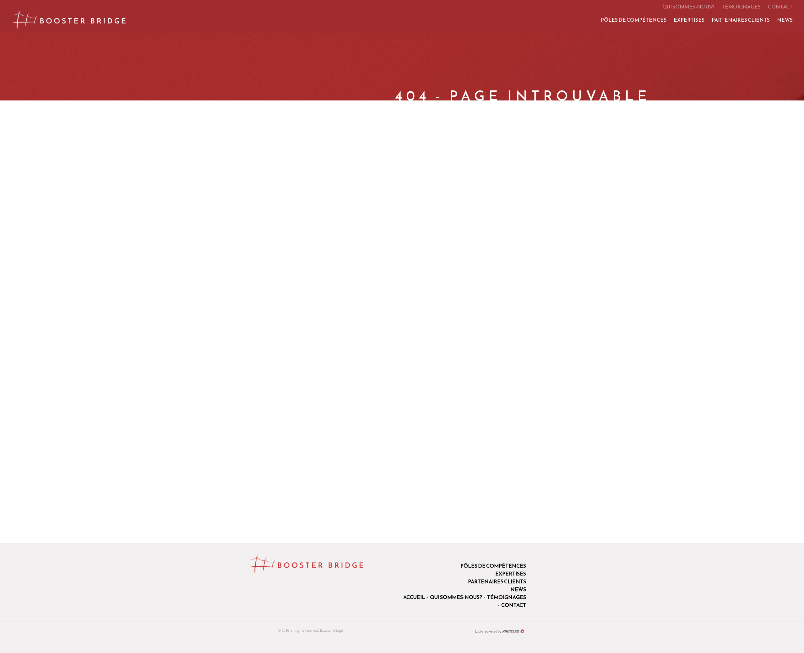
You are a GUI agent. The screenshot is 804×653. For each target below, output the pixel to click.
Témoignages (741, 6)
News (785, 20)
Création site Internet (504, 631)
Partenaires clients (741, 20)
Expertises (689, 20)
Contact (780, 6)
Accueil (414, 597)
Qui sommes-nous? (688, 6)
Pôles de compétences (633, 20)
